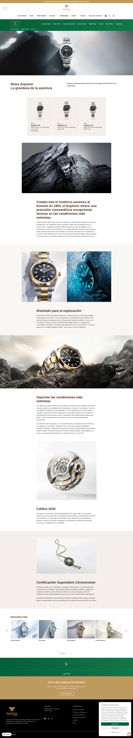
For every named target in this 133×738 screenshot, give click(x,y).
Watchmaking (92, 24)
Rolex (32, 16)
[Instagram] (48, 718)
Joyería (74, 16)
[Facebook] (45, 718)
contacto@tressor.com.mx (51, 716)
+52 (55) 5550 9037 (49, 714)
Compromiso (64, 16)
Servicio (83, 16)
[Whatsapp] (52, 718)
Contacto (75, 720)
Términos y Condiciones (80, 712)
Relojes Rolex (56, 24)
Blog (74, 723)
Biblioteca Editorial (95, 16)
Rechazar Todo (115, 732)
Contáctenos (119, 24)
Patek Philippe (41, 16)
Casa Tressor (22, 16)
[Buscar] (110, 16)
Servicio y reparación (79, 715)
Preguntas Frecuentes (79, 717)
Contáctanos (66, 694)
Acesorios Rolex (82, 24)
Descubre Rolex (46, 24)
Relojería (52, 16)
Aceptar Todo (115, 724)
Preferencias (115, 728)
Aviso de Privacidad (78, 709)
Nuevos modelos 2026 (69, 24)
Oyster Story (109, 24)
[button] (113, 16)
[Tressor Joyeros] (66, 7)
